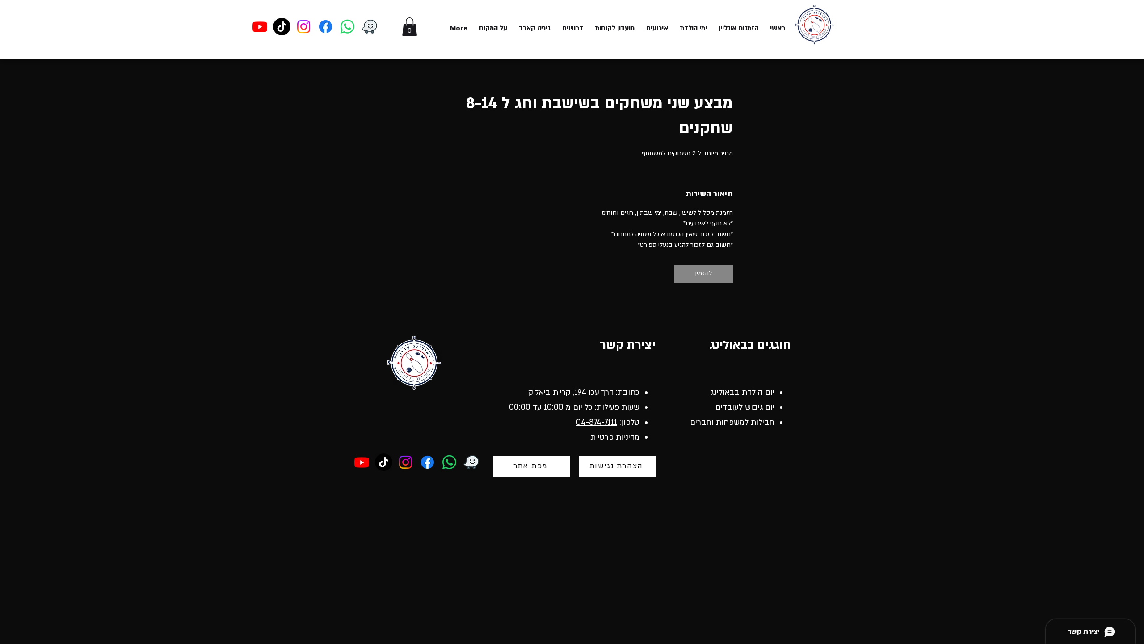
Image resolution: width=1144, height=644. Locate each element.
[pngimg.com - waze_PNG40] (369, 26)
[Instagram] (303, 26)
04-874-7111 (596, 422)
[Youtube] (260, 26)
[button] (409, 26)
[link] (703, 274)
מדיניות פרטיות (614, 437)
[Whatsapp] (347, 26)
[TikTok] (281, 26)
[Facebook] (325, 26)
